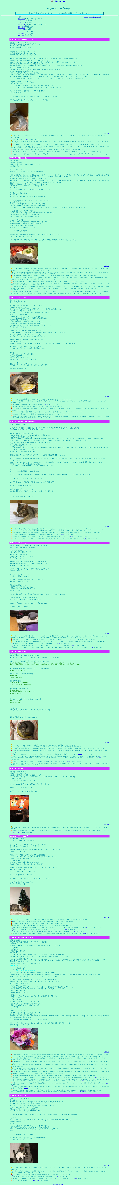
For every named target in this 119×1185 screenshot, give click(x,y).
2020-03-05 (21, 19)
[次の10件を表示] (93, 17)
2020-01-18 (21, 26)
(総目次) (86, 17)
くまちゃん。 (73, 536)
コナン (89, 152)
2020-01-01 (21, 29)
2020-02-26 (21, 22)
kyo (31, 284)
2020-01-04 (21, 28)
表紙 (99, 17)
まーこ (104, 288)
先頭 (105, 133)
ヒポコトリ (25, 139)
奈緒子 (73, 645)
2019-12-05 (21, 33)
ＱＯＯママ (36, 1180)
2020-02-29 (21, 20)
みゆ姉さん (69, 149)
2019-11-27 (21, 35)
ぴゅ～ (26, 1088)
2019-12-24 (21, 31)
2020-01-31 (21, 24)
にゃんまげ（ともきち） (101, 757)
